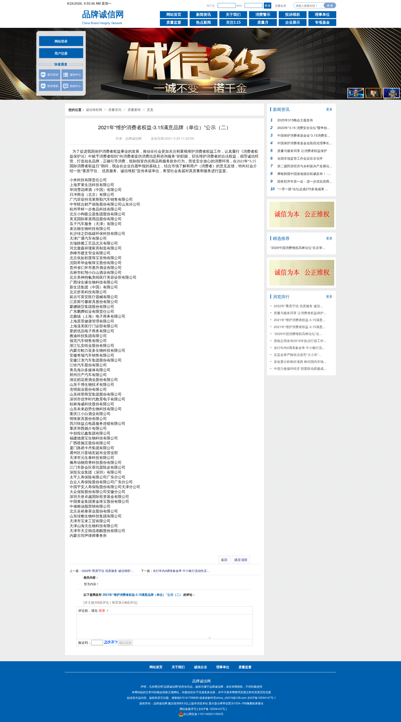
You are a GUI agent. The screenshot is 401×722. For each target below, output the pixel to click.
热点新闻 (203, 22)
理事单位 (322, 14)
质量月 (262, 22)
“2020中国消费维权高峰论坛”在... (298, 333)
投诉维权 (292, 14)
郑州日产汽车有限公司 (88, 375)
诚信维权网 (94, 109)
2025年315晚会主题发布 (295, 120)
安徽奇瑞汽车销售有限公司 (92, 355)
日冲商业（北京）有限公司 (92, 195)
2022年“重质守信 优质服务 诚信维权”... (108, 570)
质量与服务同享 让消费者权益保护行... (302, 151)
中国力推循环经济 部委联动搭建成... (300, 368)
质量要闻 (134, 109)
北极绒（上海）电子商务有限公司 (97, 316)
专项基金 (322, 22)
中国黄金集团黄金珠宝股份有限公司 (99, 501)
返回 (224, 559)
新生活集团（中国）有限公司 (94, 287)
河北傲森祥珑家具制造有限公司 (96, 248)
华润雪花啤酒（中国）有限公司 (96, 190)
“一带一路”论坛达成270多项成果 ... (302, 189)
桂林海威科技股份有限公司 (92, 404)
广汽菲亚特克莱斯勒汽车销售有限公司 (101, 199)
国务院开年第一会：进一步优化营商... (304, 181)
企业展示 (292, 22)
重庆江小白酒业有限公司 (90, 414)
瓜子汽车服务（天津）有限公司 (96, 224)
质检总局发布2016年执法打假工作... (300, 340)
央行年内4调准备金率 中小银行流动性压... (181, 570)
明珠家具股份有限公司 (88, 419)
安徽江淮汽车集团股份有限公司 (96, 360)
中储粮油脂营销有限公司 (90, 506)
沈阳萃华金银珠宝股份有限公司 (96, 263)
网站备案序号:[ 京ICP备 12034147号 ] (203, 709)
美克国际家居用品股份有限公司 (96, 219)
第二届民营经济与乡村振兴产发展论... (304, 166)
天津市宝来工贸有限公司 (90, 521)
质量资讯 (114, 109)
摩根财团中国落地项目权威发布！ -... (304, 173)
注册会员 (280, 5)
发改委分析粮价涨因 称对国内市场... (300, 361)
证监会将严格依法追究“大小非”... (297, 354)
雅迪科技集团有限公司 (88, 336)
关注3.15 (233, 22)
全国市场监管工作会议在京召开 (300, 158)
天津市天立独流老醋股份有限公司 (97, 531)
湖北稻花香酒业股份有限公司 (94, 380)
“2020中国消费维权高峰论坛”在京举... (297, 247)
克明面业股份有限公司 (88, 389)
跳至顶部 (240, 559)
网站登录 (61, 41)
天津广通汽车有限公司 (88, 238)
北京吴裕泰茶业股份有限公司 (94, 511)
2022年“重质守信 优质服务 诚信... (298, 305)
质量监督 (173, 22)
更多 (329, 109)
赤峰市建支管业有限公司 (90, 253)
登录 (102, 610)
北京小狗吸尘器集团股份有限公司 (97, 214)
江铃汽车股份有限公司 (88, 365)
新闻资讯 (203, 14)
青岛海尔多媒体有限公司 (90, 370)
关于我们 (233, 14)
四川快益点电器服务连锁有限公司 (97, 423)
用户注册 (61, 53)
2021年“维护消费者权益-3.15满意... (299, 319)
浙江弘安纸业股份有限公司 (92, 346)
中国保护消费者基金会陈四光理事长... (304, 143)
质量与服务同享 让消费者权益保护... (300, 312)
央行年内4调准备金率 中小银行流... (299, 347)
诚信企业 (200, 666)
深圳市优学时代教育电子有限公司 (97, 399)
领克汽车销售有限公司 (88, 341)
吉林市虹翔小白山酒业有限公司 (96, 272)
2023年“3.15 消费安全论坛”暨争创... (303, 127)
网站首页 (173, 14)
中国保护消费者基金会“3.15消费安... (303, 135)
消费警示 (262, 14)
